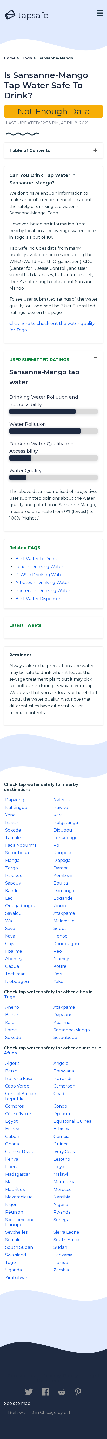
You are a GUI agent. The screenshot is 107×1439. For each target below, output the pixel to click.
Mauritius (15, 1189)
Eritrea (12, 1128)
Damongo (64, 890)
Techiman (15, 973)
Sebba (60, 928)
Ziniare (61, 905)
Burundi (62, 1078)
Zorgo (11, 867)
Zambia (61, 1270)
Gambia (61, 1136)
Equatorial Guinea (72, 1121)
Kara (58, 815)
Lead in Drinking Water (39, 566)
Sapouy (13, 883)
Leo (9, 898)
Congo (60, 1106)
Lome (11, 1030)
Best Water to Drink (36, 558)
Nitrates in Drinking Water (42, 582)
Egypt (11, 1121)
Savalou (13, 913)
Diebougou (17, 981)
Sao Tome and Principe (20, 1222)
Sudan (60, 1247)
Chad (59, 1093)
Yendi (11, 815)
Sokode (13, 830)
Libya (59, 1166)
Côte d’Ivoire (18, 1113)
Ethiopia (62, 1128)
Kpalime (13, 951)
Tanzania (63, 1254)
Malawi (61, 1174)
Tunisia (61, 1262)
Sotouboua (17, 852)
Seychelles (16, 1232)
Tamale (13, 837)
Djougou (63, 830)
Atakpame (64, 913)
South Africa (66, 1239)
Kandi (11, 890)
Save (10, 928)
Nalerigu (63, 799)
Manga (12, 860)
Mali (9, 1181)
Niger (11, 1204)
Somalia (13, 1239)
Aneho (12, 1007)
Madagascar (17, 1174)
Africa (10, 1052)
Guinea (61, 1144)
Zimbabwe (16, 1277)
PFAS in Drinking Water (40, 574)
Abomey (14, 958)
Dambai (61, 867)
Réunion (14, 1212)
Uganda (13, 1270)
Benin (11, 1070)
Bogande (63, 898)
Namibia (62, 1197)
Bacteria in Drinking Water (43, 590)
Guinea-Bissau (20, 1151)
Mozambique (19, 1197)
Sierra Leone (66, 1232)
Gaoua (12, 966)
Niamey (61, 958)
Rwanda (62, 1212)
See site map (17, 1403)
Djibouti (62, 1113)
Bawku (61, 807)
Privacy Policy (60, 1375)
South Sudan (19, 1247)
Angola (61, 1063)
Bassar (11, 822)
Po (56, 845)
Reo (58, 951)
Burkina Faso (18, 1078)
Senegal (62, 1219)
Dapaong (14, 799)
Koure (60, 966)
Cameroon (64, 1086)
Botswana (64, 1070)
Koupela (62, 852)
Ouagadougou (21, 905)
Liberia (12, 1166)
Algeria (12, 1063)
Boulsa (61, 883)
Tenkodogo (66, 837)
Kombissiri (64, 875)
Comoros (14, 1106)
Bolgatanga (66, 822)
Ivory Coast (65, 1151)
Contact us (21, 1375)
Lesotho (62, 1159)
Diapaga (62, 860)
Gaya (10, 943)
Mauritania (65, 1181)
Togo (9, 996)
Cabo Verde (17, 1086)
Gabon (12, 1136)
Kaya (10, 936)
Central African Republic (20, 1096)
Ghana (12, 1144)
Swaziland (15, 1254)
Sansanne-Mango (72, 1030)
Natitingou (16, 807)
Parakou (14, 875)
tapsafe (32, 15)
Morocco (63, 1189)
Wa (8, 920)
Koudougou (66, 943)
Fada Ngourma (21, 845)
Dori (58, 973)
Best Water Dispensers (39, 598)
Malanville (64, 920)
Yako (58, 981)
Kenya (11, 1159)
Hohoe (61, 936)
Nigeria (61, 1204)
